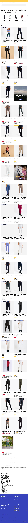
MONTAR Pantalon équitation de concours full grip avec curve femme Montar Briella (7, 334)
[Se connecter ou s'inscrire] (24, 3)
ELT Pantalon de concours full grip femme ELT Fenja (20, 393)
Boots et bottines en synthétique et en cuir (6, 480)
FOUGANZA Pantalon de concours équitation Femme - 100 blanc (19, 373)
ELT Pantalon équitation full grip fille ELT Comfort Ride (7, 450)
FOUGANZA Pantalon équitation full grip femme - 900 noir (20, 80)
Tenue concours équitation (4, 486)
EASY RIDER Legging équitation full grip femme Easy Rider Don (7, 373)
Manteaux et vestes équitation (5, 476)
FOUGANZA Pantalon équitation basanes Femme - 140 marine (20, 41)
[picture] (7, 33)
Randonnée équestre (4, 492)
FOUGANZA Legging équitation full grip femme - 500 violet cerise (19, 218)
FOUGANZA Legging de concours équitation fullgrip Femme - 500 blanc (19, 238)
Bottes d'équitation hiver (4, 483)
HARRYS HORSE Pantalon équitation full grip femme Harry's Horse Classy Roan (19, 431)
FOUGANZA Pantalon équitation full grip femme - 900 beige (20, 158)
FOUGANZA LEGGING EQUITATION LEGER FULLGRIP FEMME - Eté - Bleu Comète (7, 256)
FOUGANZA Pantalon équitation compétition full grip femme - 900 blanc (20, 354)
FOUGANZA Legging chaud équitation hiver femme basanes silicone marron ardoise (20, 198)
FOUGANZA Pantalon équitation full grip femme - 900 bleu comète (7, 198)
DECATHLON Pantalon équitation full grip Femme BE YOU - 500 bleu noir (7, 275)
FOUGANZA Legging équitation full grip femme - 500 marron (7, 118)
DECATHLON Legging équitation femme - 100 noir (20, 138)
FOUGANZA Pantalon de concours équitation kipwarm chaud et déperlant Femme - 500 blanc (7, 179)
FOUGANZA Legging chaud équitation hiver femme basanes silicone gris (20, 412)
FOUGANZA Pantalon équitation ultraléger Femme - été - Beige (7, 354)
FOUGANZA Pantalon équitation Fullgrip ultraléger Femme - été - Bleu (7, 138)
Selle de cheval (3, 488)
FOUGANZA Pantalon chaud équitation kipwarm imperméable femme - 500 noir (7, 238)
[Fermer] (26, 0)
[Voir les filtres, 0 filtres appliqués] (2, 24)
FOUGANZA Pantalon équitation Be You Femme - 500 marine (19, 275)
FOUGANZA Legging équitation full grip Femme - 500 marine (7, 158)
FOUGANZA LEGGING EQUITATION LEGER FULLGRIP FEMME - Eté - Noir (7, 80)
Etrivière (2, 487)
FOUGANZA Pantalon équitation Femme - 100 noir (7, 60)
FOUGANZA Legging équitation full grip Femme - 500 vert (7, 41)
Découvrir (20, 99)
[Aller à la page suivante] (16, 457)
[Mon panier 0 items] (26, 3)
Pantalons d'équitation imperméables (16, 20)
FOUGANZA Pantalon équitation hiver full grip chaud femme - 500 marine (7, 99)
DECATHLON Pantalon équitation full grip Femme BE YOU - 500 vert (7, 295)
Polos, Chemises (3, 489)
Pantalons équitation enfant (10, 20)
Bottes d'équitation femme (4, 473)
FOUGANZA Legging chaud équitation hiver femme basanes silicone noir (20, 295)
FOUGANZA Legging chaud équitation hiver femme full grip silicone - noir (8, 412)
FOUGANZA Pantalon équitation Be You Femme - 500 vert (7, 218)
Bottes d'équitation (3, 479)
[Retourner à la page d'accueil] (13, 2)
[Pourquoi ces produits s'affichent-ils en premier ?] (1, 25)
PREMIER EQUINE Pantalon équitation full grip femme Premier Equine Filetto (7, 431)
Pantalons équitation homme (4, 20)
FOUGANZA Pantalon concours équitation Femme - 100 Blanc (20, 256)
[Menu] (2, 3)
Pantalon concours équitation (5, 482)
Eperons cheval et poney (4, 490)
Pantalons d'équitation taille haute (22, 20)
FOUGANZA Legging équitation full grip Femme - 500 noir (19, 60)
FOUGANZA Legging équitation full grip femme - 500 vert (19, 118)
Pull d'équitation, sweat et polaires (5, 481)
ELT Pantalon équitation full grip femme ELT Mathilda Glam (8, 393)
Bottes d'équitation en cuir (4, 484)
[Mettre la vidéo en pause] (24, 178)
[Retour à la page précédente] (11, 457)
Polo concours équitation (4, 475)
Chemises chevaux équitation (5, 478)
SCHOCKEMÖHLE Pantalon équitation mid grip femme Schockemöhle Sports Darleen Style (20, 315)
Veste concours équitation (4, 477)
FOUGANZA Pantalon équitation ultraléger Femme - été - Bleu (7, 315)
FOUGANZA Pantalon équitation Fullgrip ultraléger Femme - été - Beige (19, 334)
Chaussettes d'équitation (4, 474)
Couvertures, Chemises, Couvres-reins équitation (7, 485)
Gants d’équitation (3, 491)
